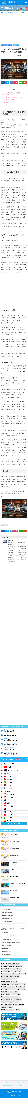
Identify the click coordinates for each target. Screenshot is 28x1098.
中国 (9, 767)
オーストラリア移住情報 (7, 915)
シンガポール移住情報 (7, 922)
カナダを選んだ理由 (8, 95)
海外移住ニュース (6, 951)
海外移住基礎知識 (6, 955)
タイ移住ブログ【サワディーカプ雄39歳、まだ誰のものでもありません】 (14, 928)
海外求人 (22, 1004)
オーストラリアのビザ (16, 968)
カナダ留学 (23, 984)
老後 (18, 1009)
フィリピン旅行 (13, 989)
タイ (8, 773)
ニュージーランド (12, 809)
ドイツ (9, 785)
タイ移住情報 (5, 932)
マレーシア (10, 797)
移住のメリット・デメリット (8, 1009)
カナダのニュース (16, 971)
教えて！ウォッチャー (13, 1002)
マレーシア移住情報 (6, 945)
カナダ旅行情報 (5, 984)
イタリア (9, 818)
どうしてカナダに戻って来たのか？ (13, 97)
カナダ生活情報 (5, 525)
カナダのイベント (6, 971)
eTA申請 (9, 963)
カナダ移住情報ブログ (6, 45)
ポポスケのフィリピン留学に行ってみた (11, 942)
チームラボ (12, 986)
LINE (20, 82)
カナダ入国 (15, 981)
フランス (9, 788)
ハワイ (9, 800)
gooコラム (16, 963)
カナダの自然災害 (6, 981)
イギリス (9, 779)
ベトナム (9, 815)
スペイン (9, 821)
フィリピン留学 (22, 989)
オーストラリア (13, 770)
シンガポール (11, 794)
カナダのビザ (5, 974)
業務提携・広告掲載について (7, 1086)
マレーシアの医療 (13, 991)
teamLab (4, 966)
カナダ (9, 776)
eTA (3, 963)
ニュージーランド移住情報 (8, 936)
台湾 (8, 803)
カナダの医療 (5, 976)
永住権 (16, 1004)
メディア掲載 (5, 948)
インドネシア (11, 806)
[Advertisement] (14, 28)
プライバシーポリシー (7, 1082)
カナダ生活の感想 (8, 100)
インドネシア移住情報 (7, 912)
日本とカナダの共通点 (7, 1004)
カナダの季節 (5, 979)
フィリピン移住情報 (6, 939)
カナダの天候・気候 (15, 976)
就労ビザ (4, 1002)
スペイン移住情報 (6, 925)
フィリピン (10, 812)
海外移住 (4, 1007)
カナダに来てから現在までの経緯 (11, 92)
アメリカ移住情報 (6, 909)
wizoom (12, 966)
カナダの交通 (23, 974)
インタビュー (20, 966)
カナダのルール (14, 974)
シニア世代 (4, 986)
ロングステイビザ (6, 999)
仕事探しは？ (7, 102)
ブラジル (9, 782)
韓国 (8, 791)
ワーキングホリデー (17, 999)
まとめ (4, 105)
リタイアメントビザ (15, 997)
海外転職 (11, 1007)
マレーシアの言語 (16, 994)
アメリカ (11, 764)
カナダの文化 (13, 979)
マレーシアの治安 (6, 994)
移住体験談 (16, 45)
